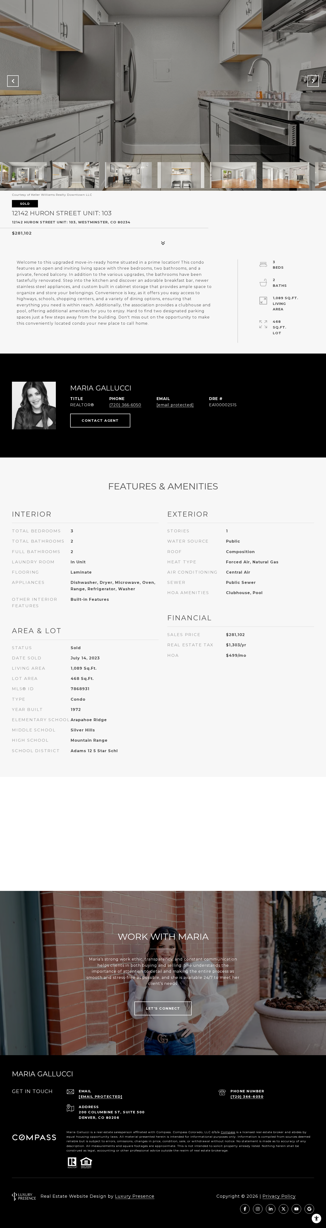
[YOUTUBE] (296, 1209)
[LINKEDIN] (270, 1209)
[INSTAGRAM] (258, 1209)
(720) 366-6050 (125, 405)
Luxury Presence (134, 1196)
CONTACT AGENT (100, 420)
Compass (228, 1132)
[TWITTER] (283, 1209)
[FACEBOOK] (245, 1209)
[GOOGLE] (309, 1209)
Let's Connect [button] (163, 1008)
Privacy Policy (279, 1196)
